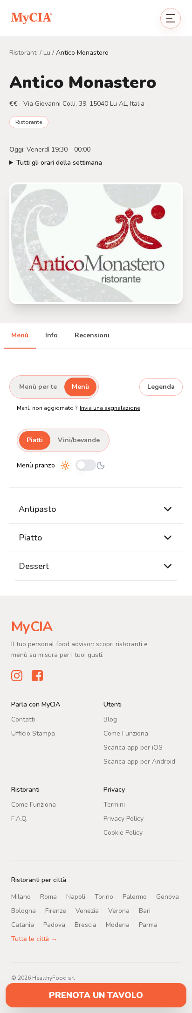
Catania (22, 924)
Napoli (75, 896)
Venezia (87, 910)
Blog (110, 718)
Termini (114, 804)
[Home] (31, 18)
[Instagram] (17, 675)
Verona (119, 910)
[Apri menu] (170, 18)
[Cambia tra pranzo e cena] (86, 466)
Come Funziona (125, 733)
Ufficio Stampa (33, 733)
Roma (48, 896)
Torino (104, 896)
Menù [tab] (19, 335)
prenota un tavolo (96, 995)
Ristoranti (23, 52)
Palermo (135, 896)
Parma (148, 924)
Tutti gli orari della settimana (59, 162)
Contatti (23, 718)
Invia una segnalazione (110, 408)
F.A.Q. (19, 818)
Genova (167, 896)
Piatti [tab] (35, 440)
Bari (145, 910)
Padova (54, 924)
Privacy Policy (123, 818)
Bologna (23, 910)
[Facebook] (37, 675)
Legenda (161, 386)
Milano (21, 896)
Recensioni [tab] (92, 335)
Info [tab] (51, 335)
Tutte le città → (34, 938)
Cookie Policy (123, 832)
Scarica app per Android (139, 761)
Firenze (55, 910)
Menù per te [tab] (38, 386)
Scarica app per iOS (133, 747)
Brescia (85, 924)
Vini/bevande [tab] (79, 440)
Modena (118, 924)
